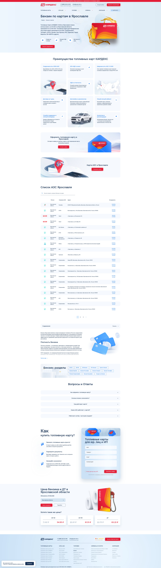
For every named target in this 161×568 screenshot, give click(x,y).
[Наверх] (155, 562)
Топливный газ (77, 554)
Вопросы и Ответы (116, 556)
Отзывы (114, 552)
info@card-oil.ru (77, 4)
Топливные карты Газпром (46, 557)
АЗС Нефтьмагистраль (64, 561)
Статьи (75, 561)
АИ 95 (77, 367)
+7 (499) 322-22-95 (65, 4)
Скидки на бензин (100, 374)
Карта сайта (115, 554)
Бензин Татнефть (108, 370)
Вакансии (114, 550)
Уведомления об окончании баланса (99, 554)
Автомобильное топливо (79, 548)
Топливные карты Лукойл (46, 552)
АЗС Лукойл (61, 550)
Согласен (29, 563)
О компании (115, 548)
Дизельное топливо (78, 552)
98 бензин (84, 367)
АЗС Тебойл (61, 556)
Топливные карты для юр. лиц (47, 548)
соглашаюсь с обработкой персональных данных (104, 474)
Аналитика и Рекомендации (97, 550)
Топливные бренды (78, 556)
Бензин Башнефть (88, 374)
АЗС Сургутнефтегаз (63, 559)
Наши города (76, 557)
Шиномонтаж (94, 561)
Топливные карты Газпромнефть (48, 554)
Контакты (114, 557)
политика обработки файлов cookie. (16, 564)
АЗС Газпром (62, 557)
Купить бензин (103, 367)
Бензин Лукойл (73, 370)
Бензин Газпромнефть (74, 374)
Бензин (75, 550)
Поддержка (93, 556)
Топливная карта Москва (46, 559)
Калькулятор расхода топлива (80, 559)
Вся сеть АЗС (62, 548)
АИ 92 (70, 367)
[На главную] (48, 4)
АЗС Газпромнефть (63, 552)
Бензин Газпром (96, 370)
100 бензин (93, 367)
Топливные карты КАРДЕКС (47, 550)
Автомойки (93, 557)
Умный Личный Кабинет (96, 552)
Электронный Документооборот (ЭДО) (99, 548)
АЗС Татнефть (62, 554)
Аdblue (92, 559)
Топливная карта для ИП (46, 561)
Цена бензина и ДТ (78, 563)
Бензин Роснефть (84, 370)
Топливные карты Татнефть (46, 556)
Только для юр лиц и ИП (92, 471)
